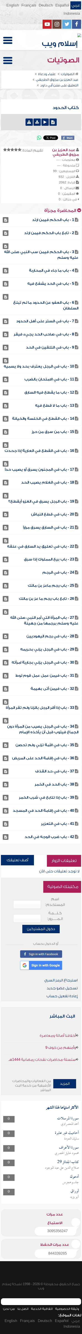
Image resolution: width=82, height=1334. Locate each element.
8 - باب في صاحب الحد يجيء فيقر (44, 334)
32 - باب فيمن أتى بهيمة (52, 689)
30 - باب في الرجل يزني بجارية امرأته (43, 662)
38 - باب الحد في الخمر (54, 784)
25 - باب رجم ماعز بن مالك (51, 586)
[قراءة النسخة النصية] (53, 122)
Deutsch (46, 5)
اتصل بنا (22, 1308)
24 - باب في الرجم (58, 572)
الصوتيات (64, 60)
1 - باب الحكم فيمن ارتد (53, 220)
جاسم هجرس (70, 1182)
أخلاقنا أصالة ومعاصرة (58, 1036)
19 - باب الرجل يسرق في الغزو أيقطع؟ (41, 501)
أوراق (75, 1191)
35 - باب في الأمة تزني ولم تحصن (44, 745)
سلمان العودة (71, 1138)
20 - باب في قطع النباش (52, 514)
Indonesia (72, 14)
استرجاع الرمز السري (61, 980)
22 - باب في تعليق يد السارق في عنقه (40, 546)
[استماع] (45, 122)
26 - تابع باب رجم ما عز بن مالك (46, 599)
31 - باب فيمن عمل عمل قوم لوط (44, 676)
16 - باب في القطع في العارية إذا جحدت (39, 451)
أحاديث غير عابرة (67, 1133)
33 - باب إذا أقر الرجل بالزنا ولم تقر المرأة (40, 708)
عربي (76, 5)
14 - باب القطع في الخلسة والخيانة (43, 419)
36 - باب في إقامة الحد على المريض (43, 758)
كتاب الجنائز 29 (68, 1162)
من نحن (9, 1308)
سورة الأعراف (69, 1147)
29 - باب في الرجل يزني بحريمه (47, 649)
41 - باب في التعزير (57, 824)
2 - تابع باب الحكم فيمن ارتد (49, 233)
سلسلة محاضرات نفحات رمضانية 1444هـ (42, 1060)
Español (62, 5)
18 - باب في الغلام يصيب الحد (47, 482)
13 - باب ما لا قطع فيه (54, 406)
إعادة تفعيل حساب (62, 996)
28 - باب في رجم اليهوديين (50, 636)
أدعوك (74, 1177)
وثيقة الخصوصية (67, 1308)
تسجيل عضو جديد (62, 988)
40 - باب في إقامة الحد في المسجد (43, 811)
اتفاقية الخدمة (42, 1308)
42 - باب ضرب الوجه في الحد (49, 837)
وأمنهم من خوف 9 (60, 1048)
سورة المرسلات (68, 1118)
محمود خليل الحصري (67, 1153)
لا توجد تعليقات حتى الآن (59, 871)
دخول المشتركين (41, 929)
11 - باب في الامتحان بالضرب (49, 379)
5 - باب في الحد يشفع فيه (50, 284)
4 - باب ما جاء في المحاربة (51, 270)
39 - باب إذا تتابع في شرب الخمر (46, 797)
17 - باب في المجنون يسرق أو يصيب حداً (39, 470)
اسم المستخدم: (55, 902)
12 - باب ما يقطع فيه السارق (49, 392)
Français (28, 5)
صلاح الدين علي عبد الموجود (62, 1168)
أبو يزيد (74, 1197)
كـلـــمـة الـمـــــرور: (55, 916)
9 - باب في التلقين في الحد (50, 347)
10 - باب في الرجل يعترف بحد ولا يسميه (39, 366)
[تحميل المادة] (37, 122)
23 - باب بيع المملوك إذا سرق (49, 559)
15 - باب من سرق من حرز (53, 432)
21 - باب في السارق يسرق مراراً (48, 527)
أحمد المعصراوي (70, 1124)
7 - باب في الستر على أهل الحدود (45, 321)
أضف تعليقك (17, 860)
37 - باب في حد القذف (54, 771)
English (12, 5)
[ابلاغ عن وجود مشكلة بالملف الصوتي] (29, 122)
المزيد (65, 1084)
